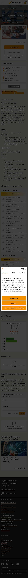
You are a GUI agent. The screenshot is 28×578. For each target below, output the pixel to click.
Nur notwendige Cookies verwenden (14, 308)
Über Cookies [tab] (22, 272)
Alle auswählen (14, 298)
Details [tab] (14, 272)
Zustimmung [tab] (5, 272)
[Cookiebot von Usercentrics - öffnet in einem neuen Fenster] (20, 269)
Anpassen (13, 303)
